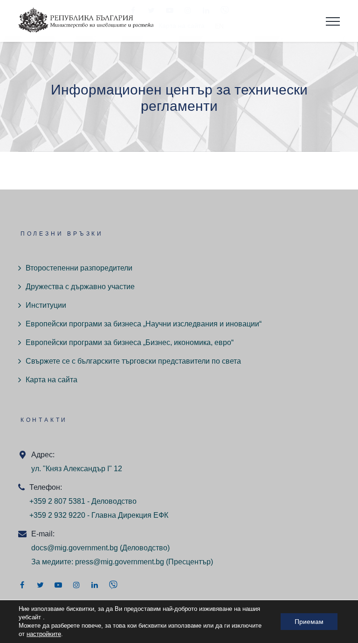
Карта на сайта (51, 380)
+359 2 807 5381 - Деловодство (83, 501)
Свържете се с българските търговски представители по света (133, 361)
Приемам (309, 621)
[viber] (113, 585)
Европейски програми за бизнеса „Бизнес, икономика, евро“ (130, 342)
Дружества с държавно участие (80, 287)
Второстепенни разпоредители (79, 268)
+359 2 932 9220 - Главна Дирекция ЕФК (98, 515)
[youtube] (58, 585)
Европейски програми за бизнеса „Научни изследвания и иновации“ (144, 324)
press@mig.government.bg (119, 562)
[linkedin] (94, 585)
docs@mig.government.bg (74, 548)
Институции (46, 305)
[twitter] (40, 585)
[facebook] (22, 585)
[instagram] (76, 585)
